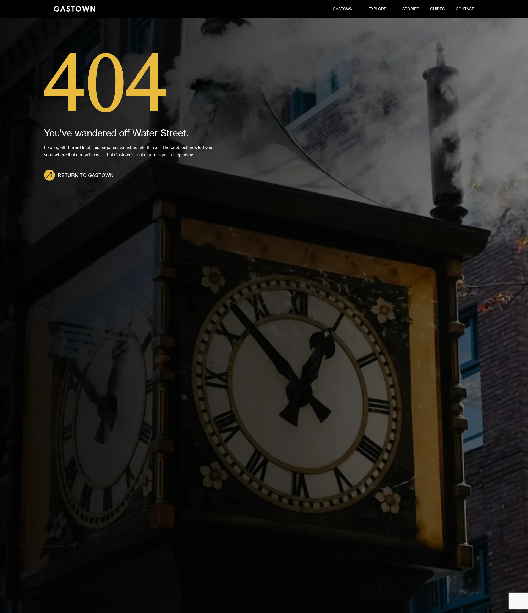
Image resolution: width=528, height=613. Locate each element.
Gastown (343, 9)
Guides (437, 9)
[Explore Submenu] (388, 8)
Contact (465, 9)
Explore (377, 9)
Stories (410, 9)
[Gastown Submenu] (355, 8)
